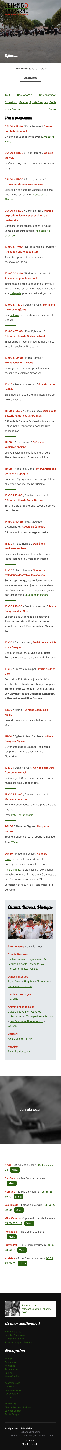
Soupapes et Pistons (36, 594)
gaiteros (14, 315)
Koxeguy (13, 998)
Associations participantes (18, 1342)
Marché (23, 102)
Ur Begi (34, 968)
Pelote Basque (12, 1414)
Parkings (9, 1372)
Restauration (11, 1369)
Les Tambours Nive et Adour (26, 1021)
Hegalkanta (34, 959)
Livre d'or (9, 1386)
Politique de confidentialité (18, 1428)
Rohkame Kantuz (18, 968)
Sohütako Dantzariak (20, 986)
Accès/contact (12, 1382)
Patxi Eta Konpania (22, 814)
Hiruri (8, 859)
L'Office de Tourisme (15, 1338)
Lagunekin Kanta (17, 963)
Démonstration (47, 95)
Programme (11, 1362)
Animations (10, 1403)
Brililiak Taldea (16, 959)
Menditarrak (37, 963)
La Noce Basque (13, 1410)
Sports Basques (38, 102)
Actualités (10, 1365)
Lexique (9, 1397)
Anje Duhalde (12, 869)
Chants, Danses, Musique (18, 1407)
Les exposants (12, 1393)
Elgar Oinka (14, 981)
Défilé (52, 102)
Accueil (8, 1358)
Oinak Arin (42, 981)
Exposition (11, 102)
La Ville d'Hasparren (15, 1335)
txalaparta (15, 293)
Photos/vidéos (12, 1376)
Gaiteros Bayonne (18, 1011)
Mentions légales (30, 1444)
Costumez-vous (13, 1390)
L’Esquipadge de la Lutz (39, 1016)
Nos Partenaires (13, 1331)
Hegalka (29, 981)
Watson (15, 842)
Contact (30, 1440)
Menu (15, 1169)
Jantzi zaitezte (30, 77)
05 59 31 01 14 (13, 1223)
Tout (7, 95)
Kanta (46, 959)
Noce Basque (12, 109)
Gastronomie (24, 95)
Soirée (52, 109)
